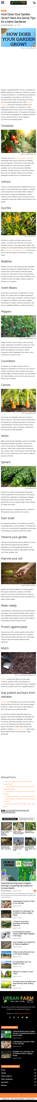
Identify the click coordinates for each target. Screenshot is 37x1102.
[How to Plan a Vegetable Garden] (30, 826)
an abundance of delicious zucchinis (15, 250)
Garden (7, 7)
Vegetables (5, 812)
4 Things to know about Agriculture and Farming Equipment (21, 923)
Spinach (26, 810)
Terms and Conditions (18, 1099)
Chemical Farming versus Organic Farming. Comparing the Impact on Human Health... (16, 885)
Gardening (4, 702)
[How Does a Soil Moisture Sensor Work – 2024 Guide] (6, 841)
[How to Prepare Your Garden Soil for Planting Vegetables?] (6, 826)
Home (2, 7)
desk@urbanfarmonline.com (22, 1013)
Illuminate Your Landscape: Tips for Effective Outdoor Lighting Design (23, 913)
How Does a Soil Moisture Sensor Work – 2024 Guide (6, 848)
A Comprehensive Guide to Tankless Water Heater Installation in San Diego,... (24, 934)
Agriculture (4, 1082)
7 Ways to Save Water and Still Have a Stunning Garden (18, 832)
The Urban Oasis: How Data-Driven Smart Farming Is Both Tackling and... (24, 983)
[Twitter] (19, 1017)
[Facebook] (10, 1017)
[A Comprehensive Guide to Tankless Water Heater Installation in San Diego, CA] (6, 935)
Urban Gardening (6, 1079)
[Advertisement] (18, 69)
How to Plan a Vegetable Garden (29, 832)
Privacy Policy (30, 1099)
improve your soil (20, 729)
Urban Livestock (6, 1076)
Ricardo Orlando (8, 25)
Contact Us (5, 1099)
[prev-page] (17, 854)
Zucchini (12, 812)
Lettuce (14, 810)
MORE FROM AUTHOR (26, 819)
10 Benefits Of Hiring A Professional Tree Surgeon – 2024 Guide (18, 848)
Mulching (4, 679)
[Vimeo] (23, 1017)
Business (4, 1085)
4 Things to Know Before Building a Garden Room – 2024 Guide (30, 848)
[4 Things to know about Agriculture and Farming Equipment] (6, 924)
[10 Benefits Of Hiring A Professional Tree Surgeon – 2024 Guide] (18, 841)
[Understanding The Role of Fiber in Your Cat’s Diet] (6, 904)
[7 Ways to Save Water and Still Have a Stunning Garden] (18, 826)
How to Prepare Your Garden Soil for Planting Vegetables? (6, 833)
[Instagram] (14, 1017)
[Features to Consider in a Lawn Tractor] (6, 974)
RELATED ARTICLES (10, 819)
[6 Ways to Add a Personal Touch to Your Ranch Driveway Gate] (6, 955)
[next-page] (20, 854)
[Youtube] (27, 1017)
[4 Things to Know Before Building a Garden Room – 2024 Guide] (30, 841)
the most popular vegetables (24, 158)
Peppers (20, 810)
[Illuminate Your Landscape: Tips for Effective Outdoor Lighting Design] (6, 914)
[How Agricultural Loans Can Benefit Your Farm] (6, 965)
